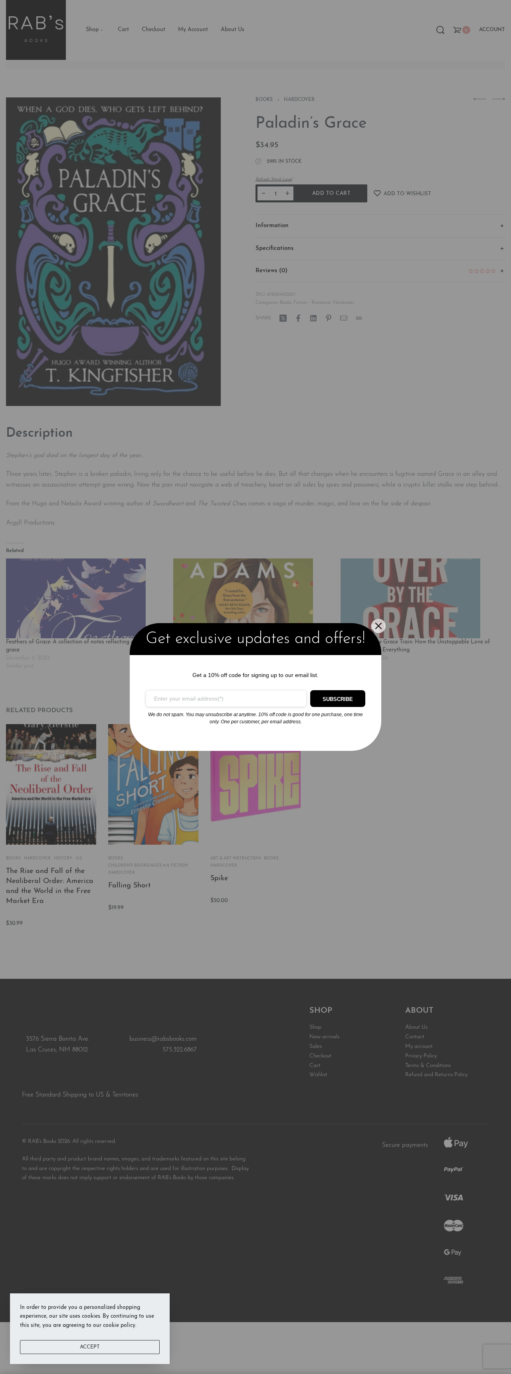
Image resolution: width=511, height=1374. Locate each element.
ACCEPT (90, 1347)
